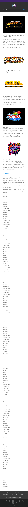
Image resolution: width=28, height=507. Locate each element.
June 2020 (5, 300)
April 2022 (5, 257)
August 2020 (5, 296)
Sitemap (20, 496)
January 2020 (5, 310)
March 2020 (5, 306)
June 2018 (5, 347)
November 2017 (6, 362)
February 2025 (6, 206)
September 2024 (6, 210)
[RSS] (16, 503)
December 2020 (6, 288)
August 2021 (5, 273)
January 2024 (5, 218)
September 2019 (6, 319)
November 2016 (6, 386)
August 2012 (5, 448)
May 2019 (5, 327)
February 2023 (6, 239)
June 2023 (5, 230)
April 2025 (5, 204)
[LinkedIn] (16, 501)
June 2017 (5, 372)
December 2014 (6, 427)
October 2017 (6, 364)
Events (15, 494)
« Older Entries (6, 173)
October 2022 (6, 245)
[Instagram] (23, 501)
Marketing (5, 494)
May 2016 (5, 399)
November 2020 (6, 290)
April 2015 (5, 423)
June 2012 (5, 450)
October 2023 (6, 222)
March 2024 (5, 216)
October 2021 (6, 269)
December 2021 (6, 265)
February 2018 (6, 355)
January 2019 (5, 333)
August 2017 (5, 368)
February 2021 (6, 286)
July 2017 (5, 370)
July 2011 (5, 464)
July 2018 (5, 345)
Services (12, 492)
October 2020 (6, 292)
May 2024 (5, 212)
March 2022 (5, 259)
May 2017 (5, 374)
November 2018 (6, 337)
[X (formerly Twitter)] (10, 501)
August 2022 (5, 249)
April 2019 (5, 329)
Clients (6, 496)
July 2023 (5, 228)
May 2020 (5, 302)
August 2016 (5, 392)
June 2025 (5, 202)
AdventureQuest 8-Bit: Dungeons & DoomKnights (11, 71)
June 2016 (5, 396)
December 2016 (6, 384)
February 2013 (6, 446)
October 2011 (6, 460)
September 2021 (6, 271)
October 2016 (6, 388)
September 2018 (6, 341)
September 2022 (6, 247)
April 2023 (5, 235)
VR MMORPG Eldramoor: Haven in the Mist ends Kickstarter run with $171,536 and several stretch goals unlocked (13, 182)
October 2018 (6, 339)
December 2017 (6, 360)
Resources (5, 484)
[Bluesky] (13, 501)
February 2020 (6, 308)
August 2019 (5, 321)
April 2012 (5, 452)
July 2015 (5, 419)
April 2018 (5, 351)
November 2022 (6, 243)
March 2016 (5, 403)
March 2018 (5, 353)
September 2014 (6, 431)
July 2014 (5, 433)
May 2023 (5, 233)
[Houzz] (13, 503)
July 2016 (5, 394)
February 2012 (6, 456)
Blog (11, 496)
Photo (4, 480)
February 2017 (6, 380)
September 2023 (6, 224)
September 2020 (6, 294)
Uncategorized (6, 486)
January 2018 (5, 358)
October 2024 (6, 208)
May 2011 (5, 468)
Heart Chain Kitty (7, 160)
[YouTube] (20, 501)
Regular (4, 482)
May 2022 (5, 255)
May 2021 (5, 280)
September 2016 (6, 390)
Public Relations (18, 492)
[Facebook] (6, 501)
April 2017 (5, 376)
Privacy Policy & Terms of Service (13, 497)
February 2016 (6, 405)
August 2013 (5, 440)
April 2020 (5, 304)
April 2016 (5, 401)
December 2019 (6, 312)
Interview (5, 476)
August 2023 (5, 226)
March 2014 (5, 437)
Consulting (21, 494)
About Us (6, 492)
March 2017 (5, 378)
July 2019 (5, 323)
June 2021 (5, 278)
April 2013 (5, 444)
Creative (11, 494)
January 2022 (5, 263)
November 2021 (6, 267)
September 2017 (6, 366)
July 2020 (5, 298)
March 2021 (5, 284)
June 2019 (5, 325)
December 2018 (6, 335)
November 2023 (6, 220)
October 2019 (6, 317)
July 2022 (5, 251)
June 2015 (5, 421)
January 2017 (5, 382)
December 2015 (6, 409)
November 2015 (6, 411)
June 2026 (5, 198)
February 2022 (6, 261)
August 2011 (5, 462)
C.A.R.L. (4, 95)
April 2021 (5, 282)
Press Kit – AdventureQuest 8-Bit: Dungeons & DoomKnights (13, 36)
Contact (14, 496)
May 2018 (5, 349)
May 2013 (5, 442)
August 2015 (5, 417)
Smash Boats (6, 127)
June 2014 (5, 435)
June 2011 (5, 466)
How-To (4, 474)
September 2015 (6, 415)
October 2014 (6, 429)
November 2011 (6, 458)
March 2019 (5, 331)
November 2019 (6, 314)
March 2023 (5, 237)
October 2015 (6, 413)
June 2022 (5, 253)
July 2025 (5, 200)
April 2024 (5, 214)
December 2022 (6, 241)
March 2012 (5, 454)
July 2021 (5, 276)
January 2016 (5, 407)
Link (4, 478)
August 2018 (5, 343)
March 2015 (5, 425)
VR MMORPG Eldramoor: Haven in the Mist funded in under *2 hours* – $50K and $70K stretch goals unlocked (14, 191)
